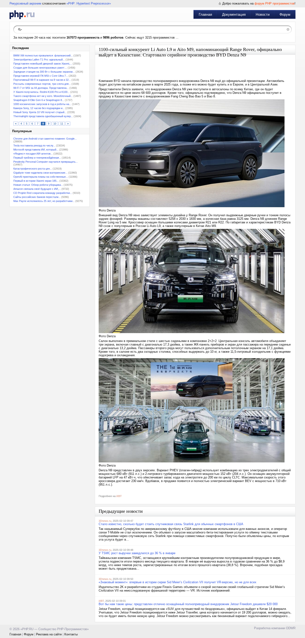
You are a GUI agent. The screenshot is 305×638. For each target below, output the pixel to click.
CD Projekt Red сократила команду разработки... (42, 192)
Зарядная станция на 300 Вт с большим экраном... (44, 71)
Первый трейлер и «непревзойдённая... (37, 157)
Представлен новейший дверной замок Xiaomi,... (42, 63)
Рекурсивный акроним (25, 3)
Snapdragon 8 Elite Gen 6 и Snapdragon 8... (38, 100)
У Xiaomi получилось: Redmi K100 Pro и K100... (41, 91)
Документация (234, 14)
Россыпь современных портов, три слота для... (42, 83)
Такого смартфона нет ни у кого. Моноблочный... (43, 96)
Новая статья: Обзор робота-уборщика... (38, 184)
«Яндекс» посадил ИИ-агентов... (33, 153)
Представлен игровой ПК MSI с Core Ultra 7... (40, 75)
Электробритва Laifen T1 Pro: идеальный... (39, 59)
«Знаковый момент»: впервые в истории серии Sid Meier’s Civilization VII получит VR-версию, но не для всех (177, 582)
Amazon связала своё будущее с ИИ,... (37, 188)
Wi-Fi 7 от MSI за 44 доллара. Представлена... (41, 87)
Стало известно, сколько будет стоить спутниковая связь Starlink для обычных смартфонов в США (171, 524)
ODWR (290, 628)
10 (54, 123)
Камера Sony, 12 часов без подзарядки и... (39, 108)
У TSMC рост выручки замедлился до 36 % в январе (137, 553)
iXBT (119, 496)
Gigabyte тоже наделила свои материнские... (40, 172)
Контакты (71, 634)
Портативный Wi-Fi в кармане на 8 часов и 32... (42, 79)
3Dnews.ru (105, 520)
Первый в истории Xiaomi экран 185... (36, 180)
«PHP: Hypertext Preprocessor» (88, 3)
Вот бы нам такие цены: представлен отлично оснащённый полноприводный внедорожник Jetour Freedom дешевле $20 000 (188, 604)
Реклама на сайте (49, 634)
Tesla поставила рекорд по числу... (34, 145)
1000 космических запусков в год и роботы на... (42, 104)
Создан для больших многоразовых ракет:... (40, 67)
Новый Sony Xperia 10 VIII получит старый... (39, 112)
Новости (262, 14)
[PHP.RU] (22, 14)
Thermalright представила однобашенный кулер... (43, 116)
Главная (205, 14)
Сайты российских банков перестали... (37, 197)
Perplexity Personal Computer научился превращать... (45, 161)
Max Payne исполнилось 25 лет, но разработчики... (44, 201)
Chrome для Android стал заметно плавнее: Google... (45, 138)
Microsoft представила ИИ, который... (35, 149)
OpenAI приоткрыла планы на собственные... (40, 176)
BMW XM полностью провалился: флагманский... (43, 55)
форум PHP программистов (274, 3)
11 (61, 123)
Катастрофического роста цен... (32, 168)
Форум (285, 14)
